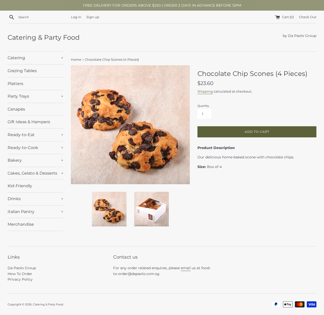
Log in (76, 17)
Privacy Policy (20, 279)
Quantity (203, 106)
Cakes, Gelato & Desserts (35, 173)
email (186, 268)
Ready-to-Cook (35, 147)
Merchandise (21, 224)
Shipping (205, 91)
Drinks (35, 198)
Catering (35, 57)
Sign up (92, 17)
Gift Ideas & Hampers (29, 121)
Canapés (16, 109)
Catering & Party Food (44, 37)
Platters (15, 83)
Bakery (35, 160)
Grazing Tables (22, 70)
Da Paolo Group (22, 268)
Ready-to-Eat (35, 134)
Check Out (307, 17)
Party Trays (35, 96)
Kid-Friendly (20, 185)
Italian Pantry (35, 211)
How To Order (20, 273)
